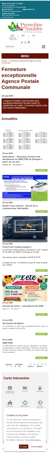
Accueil (4, 61)
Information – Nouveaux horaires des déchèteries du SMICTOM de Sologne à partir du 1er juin (22, 159)
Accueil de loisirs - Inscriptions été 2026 (22, 306)
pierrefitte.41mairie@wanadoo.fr (12, 11)
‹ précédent (18, 364)
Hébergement (25, 406)
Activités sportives (40, 407)
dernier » (40, 366)
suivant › (31, 366)
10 (19, 366)
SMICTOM (7, 343)
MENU (25, 56)
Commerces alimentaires (10, 392)
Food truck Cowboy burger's (16, 247)
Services (10, 406)
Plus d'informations (33, 440)
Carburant (40, 391)
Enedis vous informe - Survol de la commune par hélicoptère (20, 207)
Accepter (23, 446)
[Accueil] (25, 32)
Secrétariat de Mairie (13, 323)
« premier (8, 364)
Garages (25, 391)
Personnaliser (37, 446)
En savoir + (41, 170)
